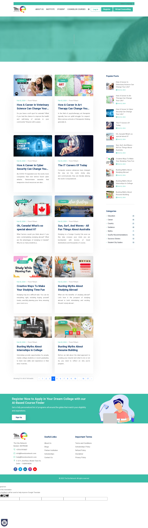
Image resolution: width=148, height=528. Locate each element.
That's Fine (107, 520)
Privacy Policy (72, 518)
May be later (107, 514)
